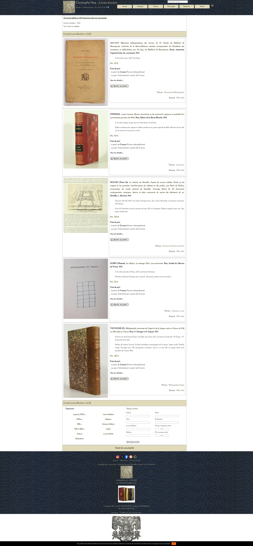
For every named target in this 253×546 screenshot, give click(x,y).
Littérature (180, 165)
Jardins (181, 246)
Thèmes (160, 92)
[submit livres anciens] (189, 1)
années (76, 26)
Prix (156, 432)
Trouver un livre (132, 409)
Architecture (173, 246)
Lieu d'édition (131, 426)
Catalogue (140, 6)
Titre (127, 419)
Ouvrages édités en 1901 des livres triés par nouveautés (85, 18)
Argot (182, 385)
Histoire (166, 246)
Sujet (157, 413)
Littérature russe (178, 311)
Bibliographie (179, 92)
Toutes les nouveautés (124, 448)
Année (157, 426)
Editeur (129, 432)
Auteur (128, 413)
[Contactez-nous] (108, 7)
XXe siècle (180, 98)
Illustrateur (159, 419)
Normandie (168, 92)
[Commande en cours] (217, 5)
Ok (174, 543)
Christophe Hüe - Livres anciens (96, 3)
